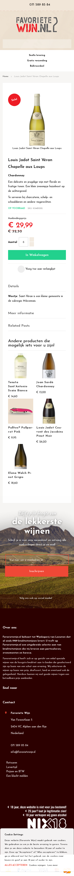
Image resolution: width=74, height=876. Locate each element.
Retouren (11, 763)
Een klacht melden (17, 776)
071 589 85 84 (19, 745)
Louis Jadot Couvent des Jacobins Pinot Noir (49, 431)
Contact (9, 702)
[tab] (37, 286)
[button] (36, 269)
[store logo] (36, 24)
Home (5, 76)
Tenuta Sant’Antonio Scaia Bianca (17, 386)
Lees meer (52, 865)
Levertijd (11, 767)
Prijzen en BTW (15, 771)
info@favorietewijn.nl (23, 752)
